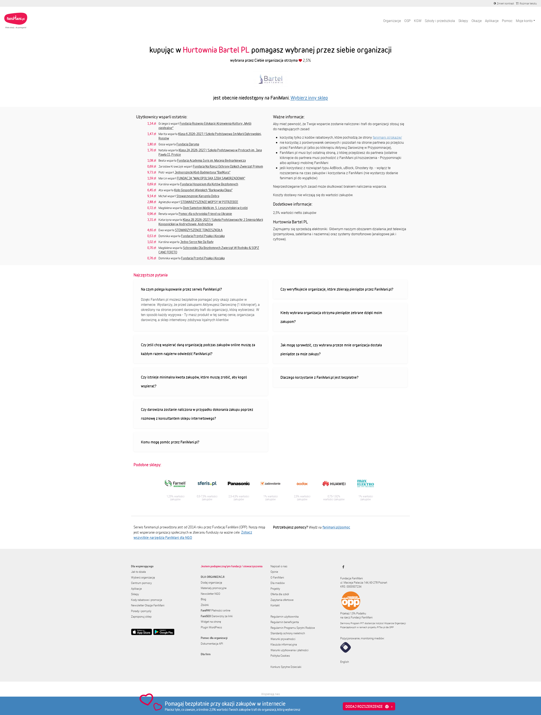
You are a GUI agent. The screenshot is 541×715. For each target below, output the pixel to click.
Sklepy (463, 20)
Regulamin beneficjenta (284, 622)
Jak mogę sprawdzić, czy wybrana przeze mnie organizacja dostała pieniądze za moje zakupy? (331, 349)
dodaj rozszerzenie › (369, 706)
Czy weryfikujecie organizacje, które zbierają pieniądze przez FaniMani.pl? (336, 289)
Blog (203, 599)
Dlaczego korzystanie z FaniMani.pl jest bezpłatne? (319, 377)
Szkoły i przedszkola (440, 20)
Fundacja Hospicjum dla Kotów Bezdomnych (209, 184)
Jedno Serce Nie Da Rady (196, 242)
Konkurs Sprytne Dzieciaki (285, 667)
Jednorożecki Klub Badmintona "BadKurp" (202, 172)
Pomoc (507, 20)
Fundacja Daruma (187, 144)
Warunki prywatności (282, 639)
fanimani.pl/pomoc (336, 527)
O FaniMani (277, 577)
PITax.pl (381, 627)
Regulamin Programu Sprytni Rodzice (292, 628)
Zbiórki (205, 605)
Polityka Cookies (280, 656)
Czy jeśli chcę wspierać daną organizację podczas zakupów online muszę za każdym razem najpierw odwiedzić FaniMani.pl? (198, 349)
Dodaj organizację (211, 582)
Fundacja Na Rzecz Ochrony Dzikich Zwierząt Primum (228, 166)
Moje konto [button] (524, 20)
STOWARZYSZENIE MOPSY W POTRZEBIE (209, 202)
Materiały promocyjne (214, 588)
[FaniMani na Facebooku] (342, 567)
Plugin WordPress (211, 627)
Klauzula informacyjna (283, 644)
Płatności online (215, 610)
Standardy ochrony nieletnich (287, 633)
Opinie (274, 572)
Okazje (476, 20)
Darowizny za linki (217, 616)
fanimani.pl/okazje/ (387, 137)
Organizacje (392, 20)
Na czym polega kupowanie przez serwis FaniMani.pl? (181, 289)
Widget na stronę (211, 621)
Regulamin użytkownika (284, 616)
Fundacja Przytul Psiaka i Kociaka (203, 236)
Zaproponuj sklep (141, 616)
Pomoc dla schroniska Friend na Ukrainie (205, 214)
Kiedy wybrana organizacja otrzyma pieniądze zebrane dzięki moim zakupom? (331, 317)
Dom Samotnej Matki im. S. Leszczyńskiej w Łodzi (215, 208)
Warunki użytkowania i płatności (289, 650)
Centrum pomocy (141, 583)
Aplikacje (492, 20)
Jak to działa (138, 572)
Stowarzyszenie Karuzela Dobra (197, 196)
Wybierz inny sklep (309, 97)
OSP (407, 20)
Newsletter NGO (210, 594)
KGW (417, 20)
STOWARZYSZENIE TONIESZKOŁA (199, 230)
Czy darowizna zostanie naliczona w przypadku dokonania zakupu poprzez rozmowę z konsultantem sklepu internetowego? (197, 413)
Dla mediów (277, 583)
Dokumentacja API (212, 643)
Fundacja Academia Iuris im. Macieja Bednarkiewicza (211, 160)
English (344, 662)
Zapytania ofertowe (282, 600)
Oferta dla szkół (279, 594)
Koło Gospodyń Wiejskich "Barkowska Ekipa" (203, 190)
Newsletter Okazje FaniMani (147, 605)
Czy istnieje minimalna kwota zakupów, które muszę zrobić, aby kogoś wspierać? (194, 381)
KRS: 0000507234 (350, 586)
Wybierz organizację (143, 577)
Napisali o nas (278, 566)
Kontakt (275, 605)
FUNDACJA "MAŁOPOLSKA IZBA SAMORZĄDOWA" (211, 178)
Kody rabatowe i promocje (146, 600)
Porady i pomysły (141, 611)
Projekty (275, 589)
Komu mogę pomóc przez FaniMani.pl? (170, 442)
